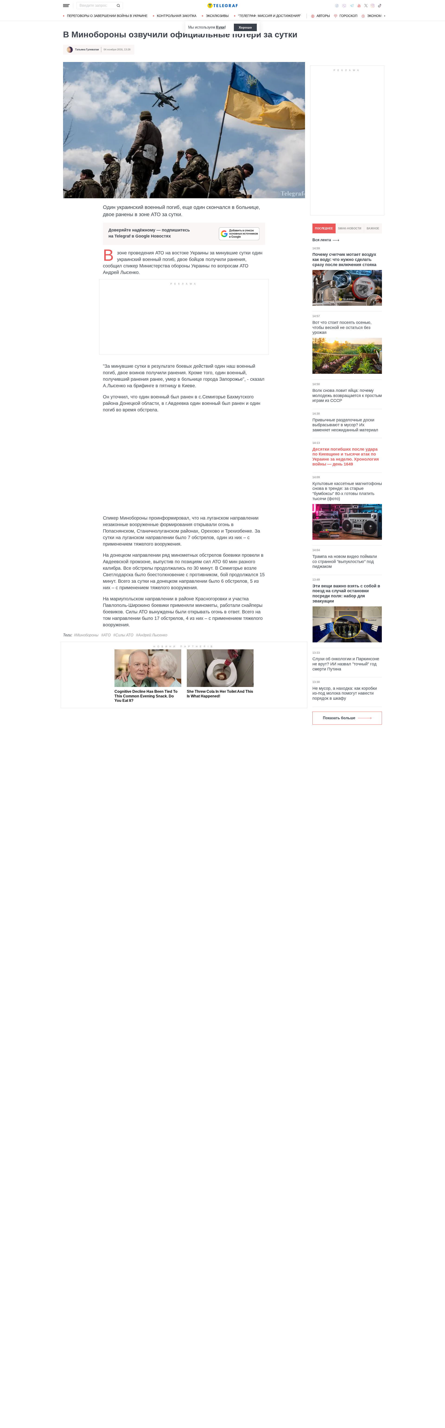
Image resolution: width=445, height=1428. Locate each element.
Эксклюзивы (217, 16)
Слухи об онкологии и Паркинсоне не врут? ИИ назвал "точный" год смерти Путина (345, 664)
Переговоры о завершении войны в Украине (107, 16)
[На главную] (222, 6)
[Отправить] (118, 5)
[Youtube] (359, 5)
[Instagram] (372, 5)
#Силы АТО (123, 635)
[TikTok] (379, 5)
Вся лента (321, 240)
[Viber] (344, 5)
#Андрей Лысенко (151, 635)
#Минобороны (86, 635)
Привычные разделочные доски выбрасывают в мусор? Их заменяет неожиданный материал (345, 424)
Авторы (323, 16)
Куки (220, 27)
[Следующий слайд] (384, 16)
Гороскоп (348, 16)
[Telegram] (352, 5)
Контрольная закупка (176, 16)
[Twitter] (366, 6)
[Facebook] (337, 5)
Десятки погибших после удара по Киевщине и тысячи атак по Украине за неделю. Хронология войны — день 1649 (345, 457)
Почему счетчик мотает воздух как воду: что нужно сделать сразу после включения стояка (344, 259)
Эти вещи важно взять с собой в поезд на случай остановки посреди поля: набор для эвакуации (346, 593)
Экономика (377, 16)
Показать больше (339, 718)
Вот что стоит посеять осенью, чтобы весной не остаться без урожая (342, 327)
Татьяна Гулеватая (87, 49)
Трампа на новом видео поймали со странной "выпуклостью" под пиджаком (344, 561)
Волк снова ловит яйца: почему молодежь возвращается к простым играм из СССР (347, 395)
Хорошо (245, 27)
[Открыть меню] (66, 6)
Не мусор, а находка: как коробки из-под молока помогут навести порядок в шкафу (344, 693)
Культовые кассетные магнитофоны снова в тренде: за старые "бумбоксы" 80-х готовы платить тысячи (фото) (347, 491)
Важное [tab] (373, 228)
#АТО (106, 635)
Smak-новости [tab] (349, 228)
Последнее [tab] (324, 228)
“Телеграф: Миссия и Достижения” (269, 16)
